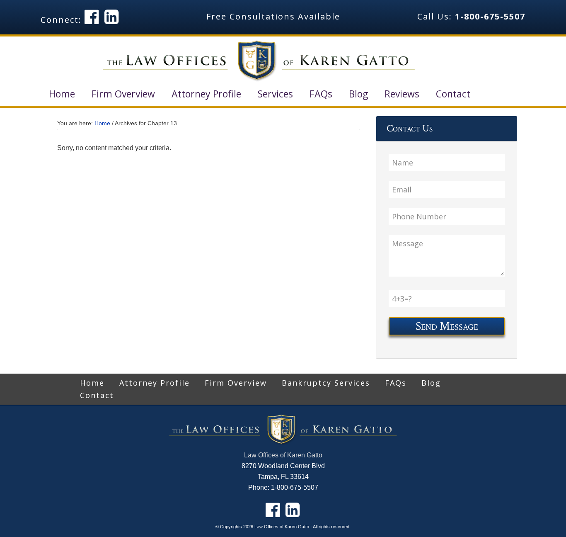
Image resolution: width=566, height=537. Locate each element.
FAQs (395, 383)
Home (92, 383)
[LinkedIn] (111, 16)
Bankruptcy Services (326, 383)
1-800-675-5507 (490, 16)
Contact (97, 395)
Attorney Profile (154, 383)
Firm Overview (236, 383)
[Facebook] (92, 16)
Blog (431, 383)
